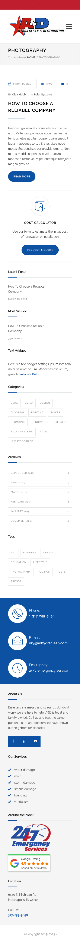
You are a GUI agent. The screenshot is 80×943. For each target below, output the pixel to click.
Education (18, 562)
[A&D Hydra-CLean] (37, 26)
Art (13, 552)
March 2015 (40, 492)
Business (29, 552)
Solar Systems (43, 94)
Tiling (44, 431)
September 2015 (40, 473)
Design (45, 403)
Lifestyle (40, 562)
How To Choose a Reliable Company (26, 289)
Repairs (60, 422)
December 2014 (40, 521)
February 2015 (40, 501)
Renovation (40, 422)
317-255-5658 (18, 915)
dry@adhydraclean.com (48, 643)
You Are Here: (17, 57)
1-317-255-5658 (42, 616)
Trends (16, 581)
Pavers (55, 412)
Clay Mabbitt (20, 94)
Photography (21, 571)
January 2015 (40, 511)
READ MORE (21, 176)
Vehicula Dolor (29, 374)
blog (14, 403)
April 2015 (40, 482)
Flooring (17, 412)
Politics (44, 571)
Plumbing (18, 422)
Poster (62, 571)
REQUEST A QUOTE (40, 250)
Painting (37, 412)
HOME (31, 57)
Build (29, 403)
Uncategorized (22, 441)
